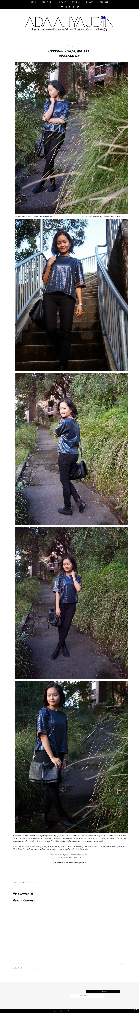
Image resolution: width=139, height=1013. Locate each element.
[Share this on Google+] (32, 875)
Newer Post (19, 963)
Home (33, 2)
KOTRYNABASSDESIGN (78, 1011)
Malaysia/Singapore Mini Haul (67, 216)
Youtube (104, 2)
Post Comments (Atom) (33, 968)
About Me (46, 2)
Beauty (90, 2)
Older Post (119, 963)
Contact (62, 2)
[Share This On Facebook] (16, 875)
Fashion (76, 2)
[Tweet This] (27, 875)
